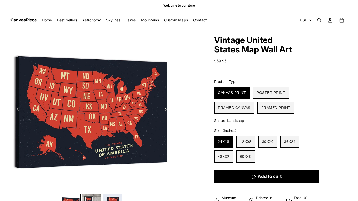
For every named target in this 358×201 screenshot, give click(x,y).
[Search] (319, 20)
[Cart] (342, 20)
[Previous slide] (16, 110)
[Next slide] (167, 110)
